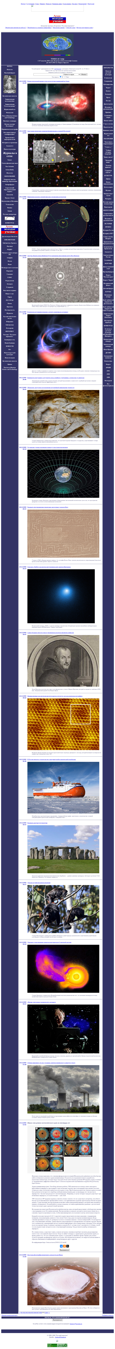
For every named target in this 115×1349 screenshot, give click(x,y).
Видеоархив (108, 207)
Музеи (10, 261)
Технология (10, 204)
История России (108, 230)
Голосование (67, 4)
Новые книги (108, 120)
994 (30, 1312)
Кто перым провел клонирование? (10, 133)
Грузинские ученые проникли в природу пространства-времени (47, 447)
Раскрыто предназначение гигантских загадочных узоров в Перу (47, 507)
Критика (108, 112)
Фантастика (108, 361)
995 (32, 1312)
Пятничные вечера (108, 296)
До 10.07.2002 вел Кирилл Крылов (57, 62)
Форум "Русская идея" (108, 276)
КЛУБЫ (108, 292)
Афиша (9, 364)
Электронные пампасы (108, 357)
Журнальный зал (9, 109)
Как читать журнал (9, 290)
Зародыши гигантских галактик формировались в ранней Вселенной (48, 131)
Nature (10, 160)
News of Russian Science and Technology (9, 116)
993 (27, 1312)
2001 (108, 371)
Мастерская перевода (108, 321)
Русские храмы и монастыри (108, 203)
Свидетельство (57, 68)
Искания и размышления (108, 108)
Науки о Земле (9, 198)
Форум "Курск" (108, 280)
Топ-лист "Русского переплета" (9, 335)
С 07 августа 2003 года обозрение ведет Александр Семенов (57, 61)
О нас (37, 4)
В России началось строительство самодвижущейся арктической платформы (51, 759)
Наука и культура (10, 149)
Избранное (9, 321)
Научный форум (9, 73)
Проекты (10, 307)
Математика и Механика (9, 201)
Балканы (108, 94)
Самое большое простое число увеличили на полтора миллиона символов (50, 632)
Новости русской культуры (9, 353)
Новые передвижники (108, 183)
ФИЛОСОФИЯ (108, 210)
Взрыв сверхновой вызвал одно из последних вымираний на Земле (48, 81)
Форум (108, 364)
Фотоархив (9, 328)
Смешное (10, 274)
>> (49, 1312)
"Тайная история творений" (108, 152)
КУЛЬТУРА (108, 175)
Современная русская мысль (108, 214)
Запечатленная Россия (108, 256)
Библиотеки (10, 325)
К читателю (108, 78)
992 (24, 1312)
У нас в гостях (108, 124)
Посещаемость (10, 310)
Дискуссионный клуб (108, 267)
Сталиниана (108, 260)
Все (10, 349)
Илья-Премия (108, 349)
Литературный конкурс (108, 340)
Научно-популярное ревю (85, 27)
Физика (9, 208)
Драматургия (108, 104)
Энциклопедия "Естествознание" (10, 105)
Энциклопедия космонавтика (9, 100)
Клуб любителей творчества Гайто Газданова (108, 308)
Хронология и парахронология (9, 138)
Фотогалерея (108, 187)
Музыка (108, 190)
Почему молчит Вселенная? (9, 125)
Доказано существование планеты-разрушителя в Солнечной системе (49, 942)
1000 (46, 1312)
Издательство (108, 127)
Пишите (42, 4)
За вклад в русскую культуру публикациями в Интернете (108, 332)
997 (38, 1312)
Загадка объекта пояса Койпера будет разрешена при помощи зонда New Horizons (53, 256)
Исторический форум (108, 284)
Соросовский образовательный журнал (9, 189)
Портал (23, 4)
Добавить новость (107, 1315)
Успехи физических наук (10, 163)
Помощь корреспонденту (10, 1315)
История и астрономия (9, 142)
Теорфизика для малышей (102, 27)
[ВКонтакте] (61, 1246)
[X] (67, 1246)
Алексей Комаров (60, 1337)
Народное (9, 271)
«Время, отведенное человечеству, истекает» (41, 1002)
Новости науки (10, 358)
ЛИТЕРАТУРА (108, 68)
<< (19, 1312)
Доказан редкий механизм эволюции (38, 882)
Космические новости (10, 96)
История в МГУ (108, 233)
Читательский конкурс (108, 345)
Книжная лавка (57, 4)
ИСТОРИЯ (108, 223)
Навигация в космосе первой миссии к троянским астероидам (46, 197)
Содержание (30, 4)
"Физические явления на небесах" (15, 27)
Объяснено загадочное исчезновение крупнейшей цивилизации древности (50, 387)
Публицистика (108, 84)
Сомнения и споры (108, 116)
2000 (108, 374)
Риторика (108, 199)
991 (22, 1312)
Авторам (10, 284)
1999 (108, 377)
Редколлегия (10, 280)
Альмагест (9, 146)
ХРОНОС (108, 227)
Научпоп (10, 246)
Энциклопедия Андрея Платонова (108, 315)
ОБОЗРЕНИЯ (108, 139)
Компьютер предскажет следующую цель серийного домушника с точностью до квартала (55, 378)
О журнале (9, 287)
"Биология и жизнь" (59, 27)
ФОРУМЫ (108, 263)
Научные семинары (9, 121)
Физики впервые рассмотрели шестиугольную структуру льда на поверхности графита (54, 696)
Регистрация (82, 4)
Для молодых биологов (9, 236)
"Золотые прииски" (108, 166)
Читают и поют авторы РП (9, 253)
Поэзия (108, 101)
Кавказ (108, 91)
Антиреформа (9, 184)
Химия (10, 211)
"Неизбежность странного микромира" (39, 27)
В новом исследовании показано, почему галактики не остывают (47, 312)
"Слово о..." (108, 147)
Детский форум (108, 288)
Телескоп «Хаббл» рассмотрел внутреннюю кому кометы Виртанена (49, 567)
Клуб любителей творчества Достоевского (108, 301)
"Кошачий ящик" (108, 161)
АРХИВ (108, 367)
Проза (108, 97)
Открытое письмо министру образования (9, 180)
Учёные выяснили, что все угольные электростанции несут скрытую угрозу (51, 1063)
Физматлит (9, 112)
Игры (10, 264)
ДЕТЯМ (108, 353)
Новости (48, 4)
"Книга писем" (108, 157)
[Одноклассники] (64, 1246)
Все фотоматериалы (108, 384)
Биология (10, 194)
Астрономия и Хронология (108, 247)
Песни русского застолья (9, 267)
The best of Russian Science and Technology (9, 368)
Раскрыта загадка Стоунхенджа (37, 823)
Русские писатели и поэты (9, 317)
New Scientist (10, 166)
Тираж (10, 297)
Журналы (10, 313)
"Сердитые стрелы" (108, 171)
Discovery (10, 173)
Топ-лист (75, 4)
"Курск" (108, 87)
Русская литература (9, 214)
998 (40, 1312)
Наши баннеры (10, 343)
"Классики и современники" (108, 143)
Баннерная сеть (9, 340)
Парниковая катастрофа (10, 129)
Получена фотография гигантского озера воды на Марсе (45, 1255)
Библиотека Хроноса (10, 243)
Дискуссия (90, 4)
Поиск (10, 303)
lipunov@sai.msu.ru (76, 1324)
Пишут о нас (10, 294)
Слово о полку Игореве (108, 237)
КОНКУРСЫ (108, 325)
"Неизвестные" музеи (108, 194)
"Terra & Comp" (71, 27)
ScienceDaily (10, 170)
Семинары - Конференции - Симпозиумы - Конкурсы (57, 29)
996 (35, 1312)
